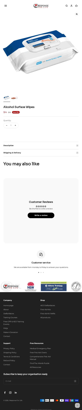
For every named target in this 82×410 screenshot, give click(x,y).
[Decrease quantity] (7, 125)
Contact (6, 336)
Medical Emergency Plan (40, 349)
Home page (8, 305)
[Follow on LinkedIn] (15, 392)
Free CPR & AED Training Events (13, 323)
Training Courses (10, 318)
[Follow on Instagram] (10, 392)
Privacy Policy (9, 349)
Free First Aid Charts (38, 353)
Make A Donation (10, 332)
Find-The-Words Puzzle (39, 363)
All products (45, 318)
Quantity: (7, 120)
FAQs (5, 328)
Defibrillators (8, 314)
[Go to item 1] (6, 98)
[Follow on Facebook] (4, 392)
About (6, 310)
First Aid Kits (45, 310)
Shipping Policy (9, 353)
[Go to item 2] (14, 98)
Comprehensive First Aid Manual (40, 358)
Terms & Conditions (11, 357)
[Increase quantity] (15, 125)
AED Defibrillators (47, 305)
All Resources (35, 367)
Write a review (41, 215)
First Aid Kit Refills (47, 314)
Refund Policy (9, 361)
